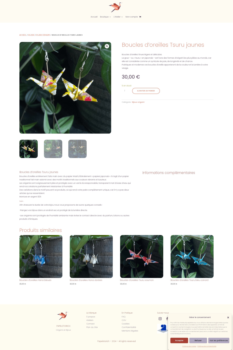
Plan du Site (92, 327)
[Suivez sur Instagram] (160, 319)
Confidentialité (129, 327)
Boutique (104, 16)
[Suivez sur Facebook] (167, 319)
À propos (90, 316)
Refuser (198, 340)
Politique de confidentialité (206, 346)
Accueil (94, 16)
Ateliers (89, 320)
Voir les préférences (219, 340)
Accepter (179, 340)
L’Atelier (117, 16)
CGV (124, 320)
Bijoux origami (43, 35)
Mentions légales (130, 330)
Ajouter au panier (146, 91)
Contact (90, 323)
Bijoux (31, 35)
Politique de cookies (189, 346)
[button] (228, 317)
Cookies (125, 323)
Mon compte (132, 16)
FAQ (123, 316)
